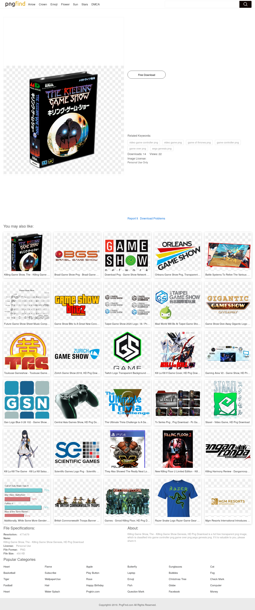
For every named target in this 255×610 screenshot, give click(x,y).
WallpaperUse (53, 579)
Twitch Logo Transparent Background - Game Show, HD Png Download (144, 373)
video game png (173, 142)
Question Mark (136, 591)
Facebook (174, 591)
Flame (48, 566)
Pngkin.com (93, 591)
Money (214, 591)
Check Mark (217, 579)
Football (7, 585)
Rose (89, 579)
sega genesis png (162, 148)
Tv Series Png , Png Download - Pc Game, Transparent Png (188, 422)
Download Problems (152, 218)
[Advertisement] (64, 41)
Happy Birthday (95, 585)
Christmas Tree (177, 579)
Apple (89, 566)
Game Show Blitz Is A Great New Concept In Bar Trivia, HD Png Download (95, 323)
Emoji (54, 4)
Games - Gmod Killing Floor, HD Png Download (131, 520)
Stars (85, 4)
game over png (137, 148)
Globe (172, 585)
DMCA (95, 4)
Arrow (31, 4)
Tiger (6, 579)
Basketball (9, 572)
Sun (75, 4)
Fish (130, 585)
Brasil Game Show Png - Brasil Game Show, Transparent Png (88, 274)
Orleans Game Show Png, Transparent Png (179, 274)
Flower (65, 4)
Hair (47, 585)
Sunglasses (175, 566)
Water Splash (52, 591)
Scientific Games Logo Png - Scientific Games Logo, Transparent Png (92, 471)
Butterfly (132, 566)
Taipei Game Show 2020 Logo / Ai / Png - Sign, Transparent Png (140, 323)
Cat (212, 566)
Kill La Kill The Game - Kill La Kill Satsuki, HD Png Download (37, 471)
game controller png (228, 142)
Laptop (131, 572)
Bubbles (173, 572)
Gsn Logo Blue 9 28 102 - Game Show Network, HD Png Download (41, 422)
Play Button (92, 572)
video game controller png (143, 142)
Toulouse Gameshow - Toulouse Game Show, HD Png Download (39, 373)
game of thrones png (199, 142)
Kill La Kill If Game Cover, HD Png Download (179, 373)
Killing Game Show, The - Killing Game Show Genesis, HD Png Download (44, 274)
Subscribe (50, 572)
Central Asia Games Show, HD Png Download (79, 422)
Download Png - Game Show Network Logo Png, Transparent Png (141, 274)
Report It (133, 218)
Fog (212, 572)
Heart (6, 566)
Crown (43, 4)
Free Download (146, 75)
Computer (216, 585)
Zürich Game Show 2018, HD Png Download (78, 373)
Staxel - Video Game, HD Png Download (227, 422)
